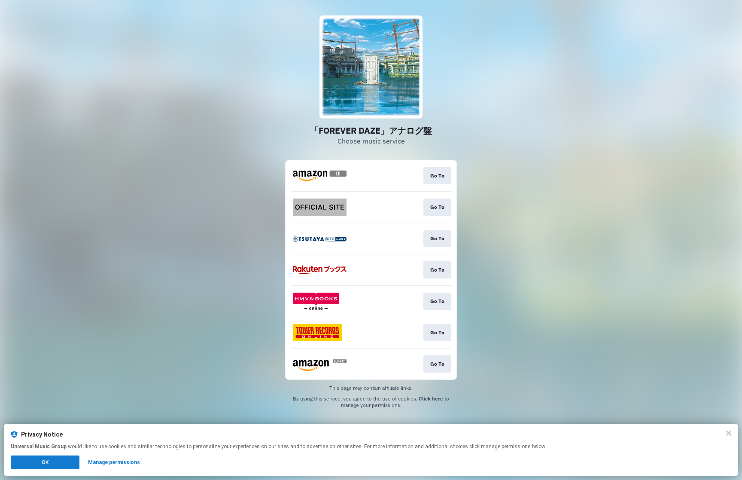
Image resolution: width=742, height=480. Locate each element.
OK (45, 462)
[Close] (729, 433)
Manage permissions (114, 462)
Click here (431, 398)
